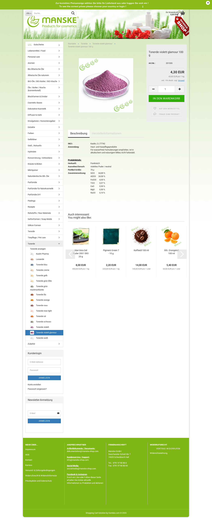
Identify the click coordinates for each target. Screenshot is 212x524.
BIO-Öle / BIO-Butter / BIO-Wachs (42, 81)
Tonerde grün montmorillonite (38, 288)
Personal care (34, 57)
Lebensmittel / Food (36, 51)
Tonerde (31, 244)
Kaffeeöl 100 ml (141, 250)
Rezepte (31, 207)
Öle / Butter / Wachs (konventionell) (37, 89)
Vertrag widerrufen (168, 448)
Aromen (31, 63)
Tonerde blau (41, 264)
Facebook (71, 474)
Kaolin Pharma (42, 254)
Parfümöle (32, 182)
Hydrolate (32, 151)
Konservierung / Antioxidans (40, 158)
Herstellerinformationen (106, 133)
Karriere (28, 465)
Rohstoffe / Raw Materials (39, 213)
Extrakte (31, 127)
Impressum (30, 449)
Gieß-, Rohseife (34, 145)
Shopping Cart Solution (96, 513)
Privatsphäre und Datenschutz (38, 481)
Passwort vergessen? (37, 389)
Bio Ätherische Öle (36, 69)
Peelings (31, 201)
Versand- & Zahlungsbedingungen (40, 470)
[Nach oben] (203, 519)
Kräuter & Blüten (35, 164)
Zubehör (31, 344)
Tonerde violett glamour (46, 332)
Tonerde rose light (44, 311)
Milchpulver (33, 170)
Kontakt (28, 460)
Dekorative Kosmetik (37, 109)
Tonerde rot (41, 316)
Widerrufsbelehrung (158, 453)
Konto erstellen (34, 384)
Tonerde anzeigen (38, 249)
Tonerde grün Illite (44, 281)
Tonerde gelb (41, 275)
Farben (31, 133)
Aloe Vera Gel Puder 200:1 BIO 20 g (81, 253)
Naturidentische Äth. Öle (38, 176)
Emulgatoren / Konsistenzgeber (41, 121)
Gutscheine (38, 44)
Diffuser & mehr (35, 115)
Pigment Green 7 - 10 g (111, 252)
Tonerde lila (41, 294)
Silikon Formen (34, 225)
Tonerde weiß (42, 338)
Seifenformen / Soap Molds (40, 219)
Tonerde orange (43, 300)
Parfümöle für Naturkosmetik (40, 188)
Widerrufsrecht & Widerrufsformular (41, 475)
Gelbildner (32, 139)
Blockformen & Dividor (37, 96)
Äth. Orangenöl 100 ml (171, 252)
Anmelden (44, 378)
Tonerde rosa (41, 305)
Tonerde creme (42, 270)
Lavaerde (40, 259)
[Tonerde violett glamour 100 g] (106, 85)
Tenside (31, 231)
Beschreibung (78, 133)
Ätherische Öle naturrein (38, 75)
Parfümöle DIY (34, 194)
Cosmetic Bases (35, 103)
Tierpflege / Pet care (37, 237)
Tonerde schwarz (43, 322)
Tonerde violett (42, 327)
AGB (27, 454)
